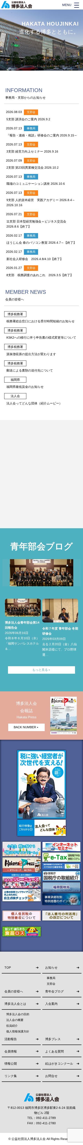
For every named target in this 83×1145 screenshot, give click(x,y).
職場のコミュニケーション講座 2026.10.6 (35, 183)
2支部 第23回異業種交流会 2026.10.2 (32, 167)
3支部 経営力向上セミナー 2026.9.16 (32, 151)
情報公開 (10, 1063)
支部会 (51, 984)
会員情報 (10, 1051)
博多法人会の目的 (17, 1014)
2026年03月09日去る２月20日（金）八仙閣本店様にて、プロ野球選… (60, 641)
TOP (7, 967)
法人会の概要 (14, 1020)
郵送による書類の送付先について (29, 370)
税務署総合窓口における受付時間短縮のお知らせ (40, 321)
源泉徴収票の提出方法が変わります (31, 354)
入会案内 (51, 1003)
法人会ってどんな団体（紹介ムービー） (34, 403)
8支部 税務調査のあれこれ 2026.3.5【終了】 (39, 275)
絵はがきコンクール (59, 1063)
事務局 (51, 978)
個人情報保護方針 (17, 1031)
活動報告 (10, 1039)
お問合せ (51, 1076)
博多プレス (53, 1039)
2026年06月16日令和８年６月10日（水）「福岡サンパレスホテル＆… (22, 636)
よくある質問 (54, 1051)
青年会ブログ (54, 991)
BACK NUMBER (26, 727)
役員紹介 (12, 1026)
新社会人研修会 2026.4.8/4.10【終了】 (34, 259)
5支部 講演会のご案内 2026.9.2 (28, 119)
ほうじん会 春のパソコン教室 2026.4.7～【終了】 (41, 242)
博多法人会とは (15, 1003)
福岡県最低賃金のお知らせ (25, 387)
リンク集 (10, 1076)
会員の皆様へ (13, 991)
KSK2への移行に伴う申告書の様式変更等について (41, 337)
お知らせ (51, 967)
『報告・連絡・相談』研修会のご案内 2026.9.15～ (41, 135)
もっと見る (41, 670)
